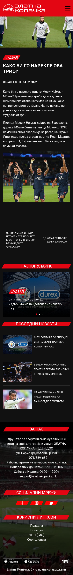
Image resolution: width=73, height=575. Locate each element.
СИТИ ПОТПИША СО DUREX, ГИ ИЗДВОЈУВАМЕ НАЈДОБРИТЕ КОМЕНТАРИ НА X (36, 304)
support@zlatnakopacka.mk (38, 476)
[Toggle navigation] (67, 8)
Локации (36, 530)
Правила (36, 525)
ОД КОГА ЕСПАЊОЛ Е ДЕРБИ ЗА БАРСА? (55, 240)
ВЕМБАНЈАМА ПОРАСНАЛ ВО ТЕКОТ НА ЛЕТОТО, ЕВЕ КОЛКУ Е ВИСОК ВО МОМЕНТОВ (51, 369)
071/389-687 (38, 458)
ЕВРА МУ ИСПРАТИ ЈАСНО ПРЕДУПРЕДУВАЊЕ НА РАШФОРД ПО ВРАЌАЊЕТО (49, 397)
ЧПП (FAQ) (36, 535)
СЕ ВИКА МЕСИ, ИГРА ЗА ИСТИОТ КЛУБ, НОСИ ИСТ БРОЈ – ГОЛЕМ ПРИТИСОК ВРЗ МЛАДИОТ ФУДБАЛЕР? (20, 240)
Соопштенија (36, 539)
